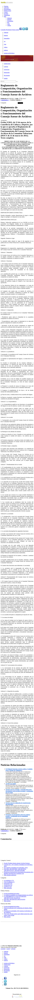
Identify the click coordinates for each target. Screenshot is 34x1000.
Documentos (7, 9)
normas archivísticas (9, 53)
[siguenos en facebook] (20, 29)
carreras (6, 66)
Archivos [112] (8, 886)
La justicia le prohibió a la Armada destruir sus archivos (18, 895)
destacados (7, 72)
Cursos (6, 12)
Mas (5, 16)
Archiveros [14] (8, 885)
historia (6, 35)
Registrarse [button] (9, 29)
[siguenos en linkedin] (26, 29)
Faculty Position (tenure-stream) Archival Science (17, 863)
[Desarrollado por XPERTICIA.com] (17, 998)
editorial (6, 32)
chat (5, 44)
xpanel (8, 948)
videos (5, 47)
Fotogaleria (10, 21)
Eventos (6, 13)
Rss (8, 22)
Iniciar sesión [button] (15, 29)
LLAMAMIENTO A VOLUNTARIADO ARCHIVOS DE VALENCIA (15, 897)
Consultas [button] (3, 29)
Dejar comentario (5, 835)
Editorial (9, 18)
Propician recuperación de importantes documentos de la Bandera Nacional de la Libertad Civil (18, 872)
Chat (8, 24)
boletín (6, 78)
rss (4, 41)
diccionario (7, 75)
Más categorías (8, 888)
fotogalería (6, 38)
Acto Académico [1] (9, 882)
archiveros (6, 69)
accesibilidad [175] (9, 880)
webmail (13, 948)
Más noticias (7, 901)
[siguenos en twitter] (23, 29)
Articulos (6, 7)
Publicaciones (7, 10)
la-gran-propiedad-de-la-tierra (11, 893)
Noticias (6, 6)
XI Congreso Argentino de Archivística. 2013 (16, 867)
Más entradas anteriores (10, 875)
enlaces (6, 50)
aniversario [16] (8, 883)
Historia (9, 19)
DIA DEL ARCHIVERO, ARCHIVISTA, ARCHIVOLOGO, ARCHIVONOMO (15, 869)
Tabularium (7, 15)
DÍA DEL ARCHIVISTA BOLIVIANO (14, 899)
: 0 (5, 100)
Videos (9, 25)
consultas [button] (3, 948)
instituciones (7, 63)
